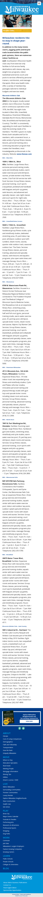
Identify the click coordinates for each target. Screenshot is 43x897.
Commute (6, 841)
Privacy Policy (15, 894)
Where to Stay (8, 760)
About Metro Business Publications (15, 882)
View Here (29, 721)
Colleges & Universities (10, 864)
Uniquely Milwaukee (9, 753)
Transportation (8, 747)
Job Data (6, 843)
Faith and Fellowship (10, 745)
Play (5, 810)
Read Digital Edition (9, 888)
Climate (5, 736)
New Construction (9, 801)
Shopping (6, 831)
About (7, 733)
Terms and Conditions (25, 894)
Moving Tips (7, 774)
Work (6, 837)
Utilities (5, 777)
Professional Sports (9, 828)
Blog (6, 868)
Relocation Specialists (10, 763)
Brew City (6, 814)
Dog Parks (6, 834)
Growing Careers (8, 852)
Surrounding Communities (11, 790)
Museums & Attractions (11, 825)
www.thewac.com (24, 154)
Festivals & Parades (9, 819)
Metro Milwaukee (9, 787)
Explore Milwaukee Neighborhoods (15, 798)
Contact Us (7, 885)
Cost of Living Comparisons (12, 739)
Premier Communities (10, 793)
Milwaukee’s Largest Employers (13, 846)
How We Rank (7, 750)
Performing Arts (8, 822)
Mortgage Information (10, 771)
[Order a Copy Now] (8, 717)
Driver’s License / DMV (10, 780)
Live (5, 783)
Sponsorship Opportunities (12, 890)
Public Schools (8, 859)
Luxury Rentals (8, 795)
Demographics (8, 742)
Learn (6, 855)
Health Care (7, 804)
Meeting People (8, 769)
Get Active (6, 807)
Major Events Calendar (10, 816)
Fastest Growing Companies (12, 849)
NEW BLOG (6, 722)
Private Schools (8, 862)
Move (6, 757)
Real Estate (7, 766)
